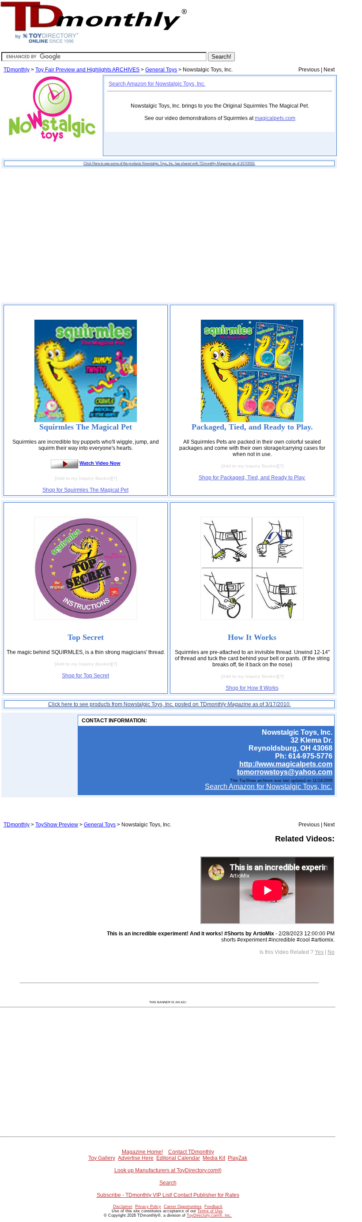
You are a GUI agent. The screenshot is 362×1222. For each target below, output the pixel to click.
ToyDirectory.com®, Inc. (209, 1215)
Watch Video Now (100, 463)
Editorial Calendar (178, 1158)
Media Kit (214, 1158)
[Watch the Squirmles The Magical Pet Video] (64, 463)
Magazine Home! (142, 1152)
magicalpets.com (275, 118)
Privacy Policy (148, 1206)
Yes (319, 952)
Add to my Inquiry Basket (83, 478)
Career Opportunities (183, 1206)
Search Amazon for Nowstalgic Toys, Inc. (157, 84)
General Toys (161, 70)
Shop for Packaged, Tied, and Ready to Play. (252, 478)
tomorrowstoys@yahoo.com (284, 772)
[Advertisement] (169, 235)
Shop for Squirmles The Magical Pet (85, 490)
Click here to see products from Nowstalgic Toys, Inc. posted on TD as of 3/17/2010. (169, 704)
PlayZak (237, 1158)
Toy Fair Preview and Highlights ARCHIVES (87, 70)
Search (168, 1183)
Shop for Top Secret (85, 676)
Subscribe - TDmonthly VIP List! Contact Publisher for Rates (168, 1195)
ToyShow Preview (56, 825)
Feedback (213, 1206)
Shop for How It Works (252, 688)
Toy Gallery (101, 1158)
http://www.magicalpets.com (285, 764)
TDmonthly (17, 70)
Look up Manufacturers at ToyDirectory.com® (168, 1170)
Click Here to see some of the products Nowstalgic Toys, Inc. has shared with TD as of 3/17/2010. (169, 163)
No (331, 952)
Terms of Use (209, 1211)
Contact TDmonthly (191, 1152)
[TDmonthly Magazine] (94, 43)
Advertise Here (136, 1158)
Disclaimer (122, 1206)
